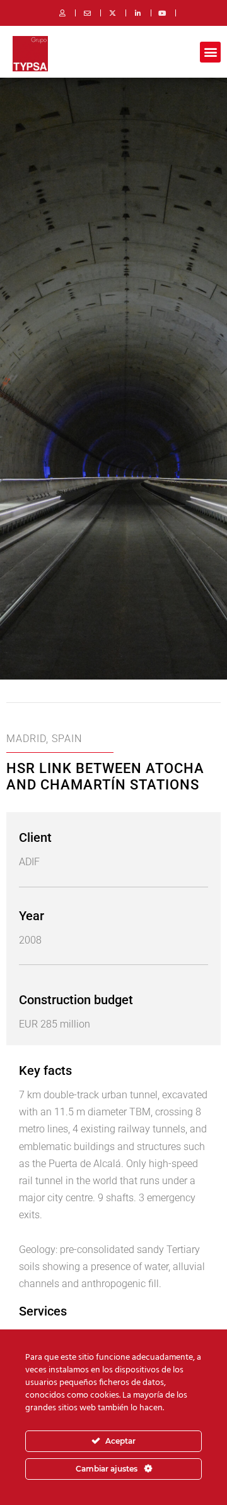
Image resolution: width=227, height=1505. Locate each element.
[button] (210, 52)
